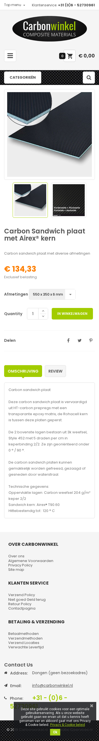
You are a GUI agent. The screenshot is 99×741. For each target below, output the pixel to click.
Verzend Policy (21, 594)
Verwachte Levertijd (26, 647)
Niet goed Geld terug (27, 599)
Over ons (16, 556)
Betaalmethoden (23, 633)
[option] (30, 200)
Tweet (79, 340)
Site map (16, 569)
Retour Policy (19, 604)
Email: (15, 685)
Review (55, 371)
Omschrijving (23, 371)
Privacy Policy (20, 565)
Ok (55, 732)
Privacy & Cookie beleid (67, 725)
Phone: (16, 698)
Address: (19, 673)
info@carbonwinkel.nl (52, 685)
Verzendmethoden (25, 638)
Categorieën (23, 77)
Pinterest (91, 340)
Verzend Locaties (23, 642)
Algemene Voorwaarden (30, 560)
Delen (68, 340)
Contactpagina (21, 608)
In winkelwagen (72, 313)
